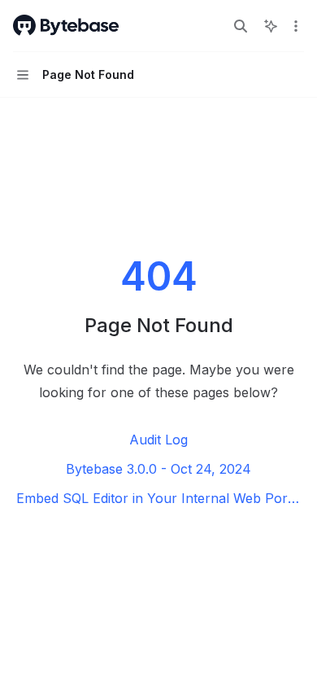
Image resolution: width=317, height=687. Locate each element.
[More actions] (296, 26)
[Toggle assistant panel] (270, 26)
